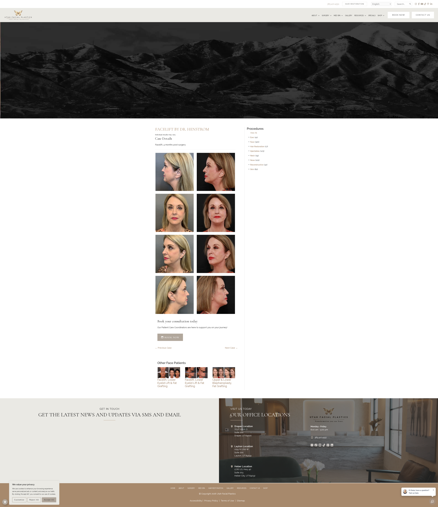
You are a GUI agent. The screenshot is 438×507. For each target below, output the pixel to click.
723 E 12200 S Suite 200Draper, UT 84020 (243, 432)
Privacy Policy (211, 500)
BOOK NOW (171, 337)
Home (173, 488)
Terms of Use (227, 500)
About (181, 488)
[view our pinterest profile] (428, 4)
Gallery (230, 488)
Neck (252, 156)
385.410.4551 (333, 4)
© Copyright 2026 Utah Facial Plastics (217, 494)
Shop (265, 488)
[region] (34, 493)
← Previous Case (163, 348)
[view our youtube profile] (422, 4)
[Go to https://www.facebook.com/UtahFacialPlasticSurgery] (316, 445)
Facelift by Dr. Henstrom (182, 129)
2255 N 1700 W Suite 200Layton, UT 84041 (243, 452)
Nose (252, 160)
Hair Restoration (257, 146)
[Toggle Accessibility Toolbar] (5, 502)
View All (253, 133)
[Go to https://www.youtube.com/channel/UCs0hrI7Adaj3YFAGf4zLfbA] (320, 445)
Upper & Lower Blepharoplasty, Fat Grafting (222, 383)
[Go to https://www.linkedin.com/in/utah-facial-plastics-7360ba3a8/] (332, 445)
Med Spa (201, 488)
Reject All (34, 500)
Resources (241, 488)
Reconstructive (256, 165)
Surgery (191, 488)
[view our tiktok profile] (425, 4)
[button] (355, 4)
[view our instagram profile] (415, 4)
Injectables (255, 151)
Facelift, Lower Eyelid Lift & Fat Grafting (167, 383)
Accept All (49, 500)
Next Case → (231, 348)
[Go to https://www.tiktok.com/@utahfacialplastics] (324, 445)
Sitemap (240, 500)
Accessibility (196, 500)
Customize (19, 500)
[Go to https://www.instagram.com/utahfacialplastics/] (312, 445)
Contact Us (255, 488)
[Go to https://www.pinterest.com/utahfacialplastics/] (328, 445)
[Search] (410, 4)
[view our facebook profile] (419, 4)
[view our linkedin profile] (431, 4)
